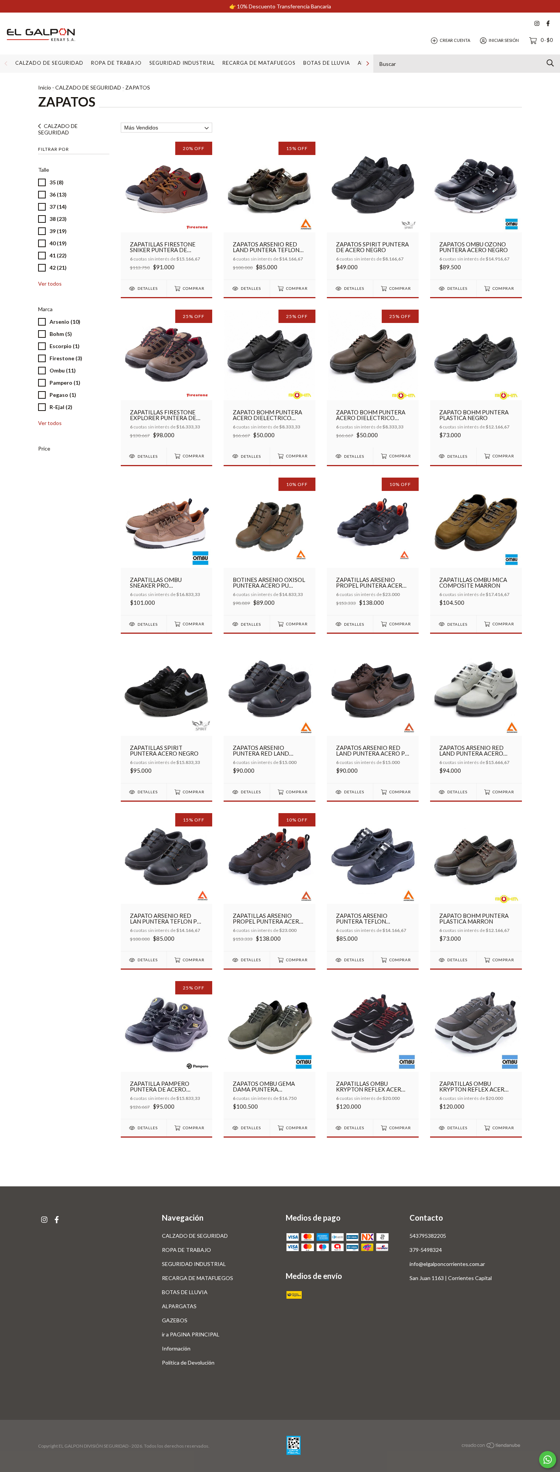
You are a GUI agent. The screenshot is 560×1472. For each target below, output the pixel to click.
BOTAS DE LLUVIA (326, 63)
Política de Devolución (188, 1362)
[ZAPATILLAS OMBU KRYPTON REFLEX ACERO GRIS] (476, 1050)
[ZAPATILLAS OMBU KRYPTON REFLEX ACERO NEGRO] (373, 1050)
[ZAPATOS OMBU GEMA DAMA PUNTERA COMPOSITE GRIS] (269, 1050)
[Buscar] (550, 63)
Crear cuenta (455, 40)
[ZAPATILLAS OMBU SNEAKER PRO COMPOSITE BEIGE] (167, 546)
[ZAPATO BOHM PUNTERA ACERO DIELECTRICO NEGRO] (269, 378)
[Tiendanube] (491, 1446)
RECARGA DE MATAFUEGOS (259, 63)
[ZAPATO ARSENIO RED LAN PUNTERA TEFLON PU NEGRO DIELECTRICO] (167, 882)
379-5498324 (426, 1250)
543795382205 (428, 1235)
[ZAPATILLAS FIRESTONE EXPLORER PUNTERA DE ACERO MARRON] (167, 378)
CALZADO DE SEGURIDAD (49, 63)
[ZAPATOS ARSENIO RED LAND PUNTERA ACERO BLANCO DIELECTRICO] (476, 714)
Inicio (44, 87)
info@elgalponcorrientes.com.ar (447, 1264)
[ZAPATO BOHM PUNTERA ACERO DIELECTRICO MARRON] (373, 378)
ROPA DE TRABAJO (116, 63)
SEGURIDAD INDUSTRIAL (182, 63)
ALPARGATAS (179, 1306)
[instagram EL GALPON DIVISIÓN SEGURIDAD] (536, 23)
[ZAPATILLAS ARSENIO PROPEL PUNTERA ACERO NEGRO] (373, 546)
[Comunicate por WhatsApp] (547, 1459)
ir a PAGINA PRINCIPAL (190, 1334)
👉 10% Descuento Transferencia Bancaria (280, 6)
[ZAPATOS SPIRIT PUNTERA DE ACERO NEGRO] (373, 210)
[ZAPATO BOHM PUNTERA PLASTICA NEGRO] (476, 378)
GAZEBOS (174, 1320)
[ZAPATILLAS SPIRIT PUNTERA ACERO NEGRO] (167, 714)
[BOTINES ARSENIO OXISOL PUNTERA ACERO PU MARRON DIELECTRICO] (269, 546)
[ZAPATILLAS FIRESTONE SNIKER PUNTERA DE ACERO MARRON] (167, 210)
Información (176, 1348)
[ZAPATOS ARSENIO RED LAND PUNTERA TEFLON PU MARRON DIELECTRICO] (269, 210)
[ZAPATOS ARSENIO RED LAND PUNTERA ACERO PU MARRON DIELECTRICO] (373, 714)
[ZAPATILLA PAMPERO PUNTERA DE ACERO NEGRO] (167, 1050)
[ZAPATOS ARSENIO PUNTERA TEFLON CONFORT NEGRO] (373, 882)
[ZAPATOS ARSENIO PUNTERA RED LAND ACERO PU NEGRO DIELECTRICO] (269, 714)
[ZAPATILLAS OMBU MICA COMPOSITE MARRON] (476, 546)
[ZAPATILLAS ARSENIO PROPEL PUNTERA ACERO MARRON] (269, 882)
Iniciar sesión (504, 40)
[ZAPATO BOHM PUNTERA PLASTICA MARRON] (476, 882)
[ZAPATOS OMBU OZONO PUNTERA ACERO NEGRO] (476, 210)
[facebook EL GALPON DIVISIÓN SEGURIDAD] (548, 23)
